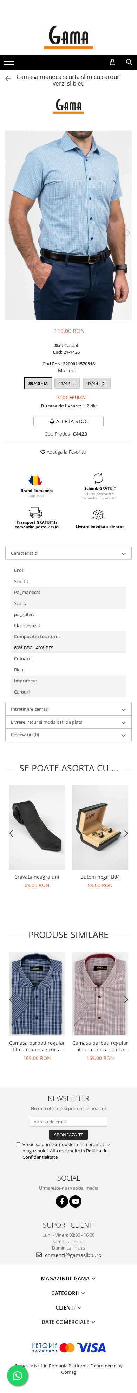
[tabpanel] (68, 225)
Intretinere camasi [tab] (30, 709)
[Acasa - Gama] (68, 37)
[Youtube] (75, 1201)
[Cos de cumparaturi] (112, 62)
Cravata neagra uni (36, 876)
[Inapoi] (5, 78)
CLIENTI (66, 1307)
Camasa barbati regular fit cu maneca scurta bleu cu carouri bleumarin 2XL (37, 1046)
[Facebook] (62, 1201)
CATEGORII (65, 1293)
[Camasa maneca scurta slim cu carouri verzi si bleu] (68, 225)
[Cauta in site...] (129, 62)
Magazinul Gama (66, 1278)
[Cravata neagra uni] (37, 827)
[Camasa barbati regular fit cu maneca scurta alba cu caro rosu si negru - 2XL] (100, 994)
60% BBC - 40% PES (33, 647)
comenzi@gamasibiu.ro (73, 1254)
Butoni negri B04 (100, 876)
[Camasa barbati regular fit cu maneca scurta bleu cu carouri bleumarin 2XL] (37, 994)
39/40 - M (38, 383)
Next (126, 232)
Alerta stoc (72, 421)
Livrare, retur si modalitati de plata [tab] (47, 722)
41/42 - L (67, 383)
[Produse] (10, 64)
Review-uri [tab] (25, 734)
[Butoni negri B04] (100, 827)
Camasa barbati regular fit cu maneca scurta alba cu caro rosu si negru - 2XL (100, 1046)
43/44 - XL (96, 383)
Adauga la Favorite (65, 451)
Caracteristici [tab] (24, 553)
